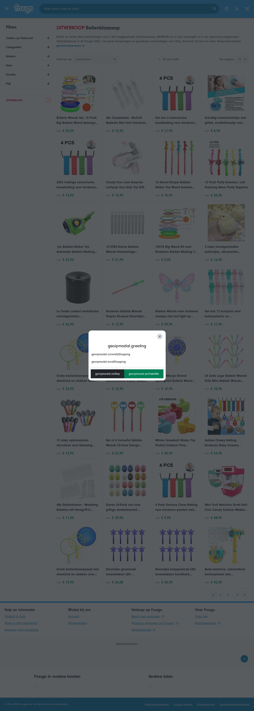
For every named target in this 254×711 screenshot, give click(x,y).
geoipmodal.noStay (107, 373)
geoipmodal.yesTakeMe (144, 373)
